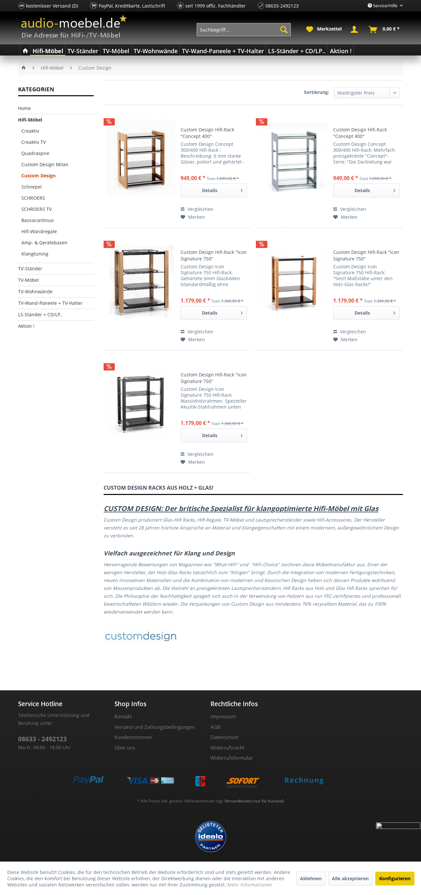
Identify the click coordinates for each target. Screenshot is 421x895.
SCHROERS (33, 198)
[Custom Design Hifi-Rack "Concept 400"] (141, 157)
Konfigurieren (394, 878)
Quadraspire (35, 153)
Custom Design (38, 175)
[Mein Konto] (355, 29)
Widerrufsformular (231, 757)
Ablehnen (311, 878)
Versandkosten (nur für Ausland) (254, 801)
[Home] (25, 50)
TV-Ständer (30, 268)
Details (209, 190)
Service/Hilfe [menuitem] (385, 5)
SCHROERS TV (36, 209)
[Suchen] (284, 29)
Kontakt (123, 716)
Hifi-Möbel (30, 120)
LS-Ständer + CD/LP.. (40, 314)
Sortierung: (316, 92)
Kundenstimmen (133, 737)
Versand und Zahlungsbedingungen (154, 727)
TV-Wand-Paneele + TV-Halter (50, 303)
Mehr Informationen (249, 885)
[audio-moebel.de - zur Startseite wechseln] (74, 26)
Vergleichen (199, 209)
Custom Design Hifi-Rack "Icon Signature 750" (214, 255)
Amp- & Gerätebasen (44, 242)
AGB (215, 727)
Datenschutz (224, 737)
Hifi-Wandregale (39, 231)
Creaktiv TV (33, 142)
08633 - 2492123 (42, 739)
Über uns (124, 747)
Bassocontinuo (37, 220)
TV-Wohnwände (35, 291)
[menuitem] (244, 29)
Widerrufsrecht (227, 747)
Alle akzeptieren (350, 878)
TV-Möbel (28, 280)
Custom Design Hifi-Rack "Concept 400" (207, 132)
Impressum (223, 716)
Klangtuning (34, 254)
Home (24, 108)
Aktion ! (26, 326)
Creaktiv (30, 131)
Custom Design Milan (44, 164)
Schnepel (31, 187)
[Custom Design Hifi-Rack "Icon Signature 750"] (141, 280)
